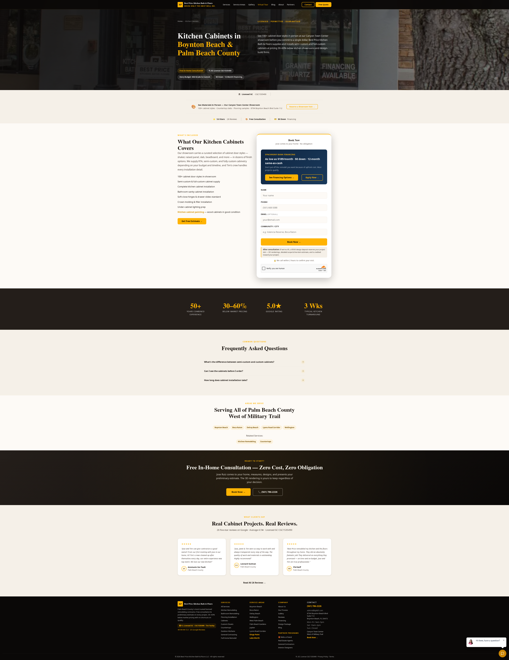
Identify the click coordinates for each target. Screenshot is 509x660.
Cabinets (224, 620)
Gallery (251, 4)
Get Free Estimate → (192, 221)
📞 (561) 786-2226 (267, 491)
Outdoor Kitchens (228, 631)
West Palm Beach (256, 620)
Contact (308, 4)
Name (263, 190)
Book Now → (294, 241)
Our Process (283, 610)
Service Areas (239, 4)
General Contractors (286, 644)
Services (226, 4)
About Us (282, 606)
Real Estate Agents (285, 640)
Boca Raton (237, 427)
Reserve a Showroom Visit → (302, 106)
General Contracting (229, 634)
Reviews (281, 617)
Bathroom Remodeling (230, 613)
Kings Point (255, 634)
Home (180, 21)
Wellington (289, 427)
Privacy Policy (323, 656)
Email (269, 214)
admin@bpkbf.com (315, 610)
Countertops (265, 441)
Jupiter (252, 627)
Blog (273, 4)
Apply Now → (312, 177)
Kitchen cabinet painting (191, 212)
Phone (264, 202)
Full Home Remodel (228, 638)
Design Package (284, 624)
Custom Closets (227, 624)
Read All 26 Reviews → (254, 582)
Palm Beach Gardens (258, 624)
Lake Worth (255, 638)
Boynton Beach (221, 427)
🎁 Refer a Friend (285, 637)
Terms (331, 656)
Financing (282, 620)
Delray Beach (252, 427)
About (281, 4)
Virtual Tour (263, 4)
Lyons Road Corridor (271, 427)
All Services (225, 606)
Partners (291, 4)
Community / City (270, 226)
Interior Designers (285, 647)
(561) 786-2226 (314, 606)
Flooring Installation (229, 617)
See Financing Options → (281, 177)
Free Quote (323, 4)
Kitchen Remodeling (247, 441)
